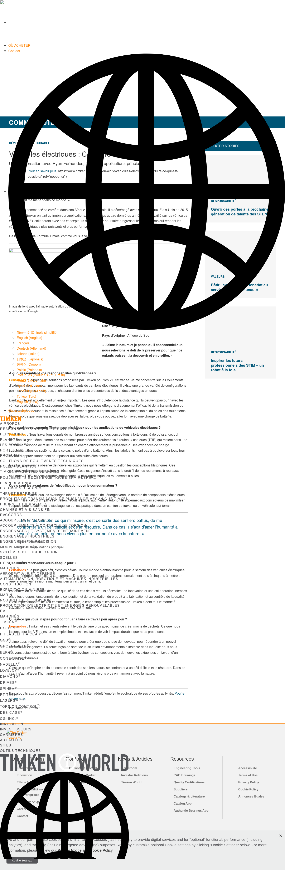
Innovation (11, 723)
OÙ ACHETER (19, 45)
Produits (10, 455)
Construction (15, 584)
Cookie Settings (22, 860)
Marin (6, 594)
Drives (8, 682)
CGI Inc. (9, 718)
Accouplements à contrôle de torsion (43, 525)
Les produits (14, 444)
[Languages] (146, 191)
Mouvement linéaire (22, 546)
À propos (10, 423)
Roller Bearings (18, 466)
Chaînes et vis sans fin (25, 509)
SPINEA (8, 688)
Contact (14, 50)
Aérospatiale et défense (27, 573)
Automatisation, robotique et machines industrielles (59, 578)
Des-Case (11, 712)
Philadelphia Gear (21, 634)
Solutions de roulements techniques (42, 460)
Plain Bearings (16, 482)
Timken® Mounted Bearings (29, 471)
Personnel (12, 434)
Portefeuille (14, 450)
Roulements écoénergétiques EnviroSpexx (50, 477)
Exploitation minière (22, 589)
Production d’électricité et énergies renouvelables (60, 605)
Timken (8, 622)
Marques (9, 568)
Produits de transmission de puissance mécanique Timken (64, 498)
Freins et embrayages (24, 504)
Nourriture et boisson (25, 600)
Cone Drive (13, 658)
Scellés (9, 557)
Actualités (12, 740)
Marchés (9, 616)
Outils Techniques (20, 750)
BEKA (6, 652)
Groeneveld (14, 646)
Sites (5, 745)
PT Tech (9, 694)
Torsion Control (20, 706)
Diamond (10, 676)
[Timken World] (146, 22)
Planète (9, 439)
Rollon (9, 628)
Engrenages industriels (27, 536)
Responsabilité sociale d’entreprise (41, 428)
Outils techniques (21, 410)
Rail (4, 610)
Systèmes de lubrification (29, 552)
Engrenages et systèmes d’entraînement (45, 530)
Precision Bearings (21, 488)
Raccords (11, 514)
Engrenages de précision (28, 541)
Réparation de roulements (29, 562)
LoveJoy (10, 670)
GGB (5, 640)
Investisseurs (16, 729)
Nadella (10, 664)
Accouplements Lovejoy (26, 520)
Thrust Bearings (18, 493)
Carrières (11, 734)
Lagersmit (12, 700)
